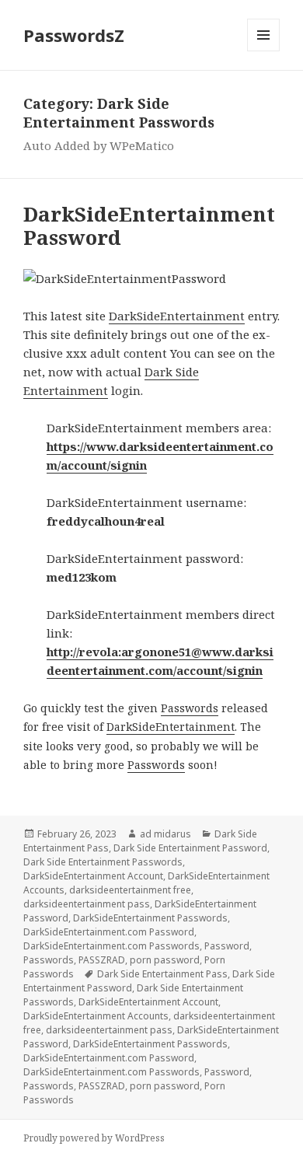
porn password (165, 959)
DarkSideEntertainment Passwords (150, 918)
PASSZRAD (101, 959)
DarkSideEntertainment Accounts (96, 1015)
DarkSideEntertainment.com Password (108, 932)
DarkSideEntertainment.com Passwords (111, 946)
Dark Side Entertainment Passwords (103, 862)
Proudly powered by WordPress (94, 1138)
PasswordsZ (73, 35)
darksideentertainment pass (86, 904)
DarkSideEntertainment (177, 315)
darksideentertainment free (130, 890)
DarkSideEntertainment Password (149, 225)
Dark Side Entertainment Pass (162, 973)
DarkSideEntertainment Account (93, 876)
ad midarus (165, 834)
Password (226, 946)
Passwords (189, 708)
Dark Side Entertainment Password (190, 848)
